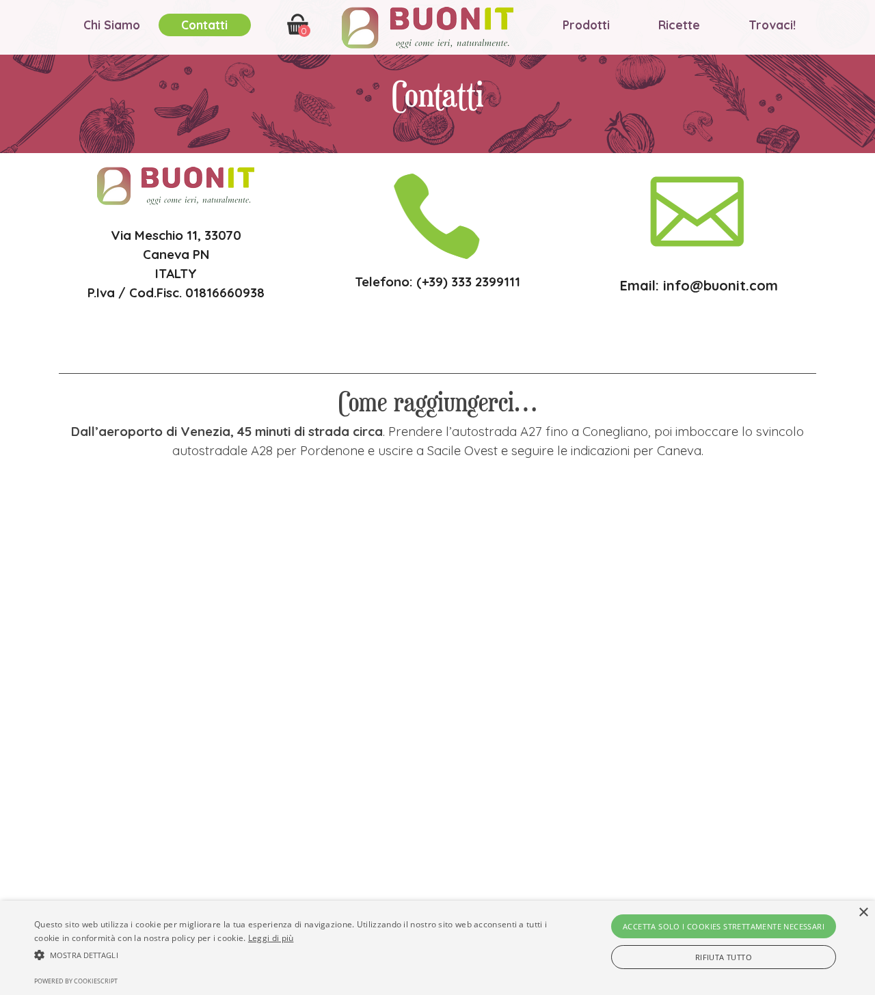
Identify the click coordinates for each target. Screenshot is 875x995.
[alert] (437, 948)
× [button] (863, 913)
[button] (296, 953)
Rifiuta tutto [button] (723, 957)
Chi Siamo (111, 25)
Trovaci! (772, 25)
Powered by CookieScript (76, 981)
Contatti (204, 25)
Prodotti (586, 25)
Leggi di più (271, 938)
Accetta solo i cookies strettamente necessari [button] (723, 926)
